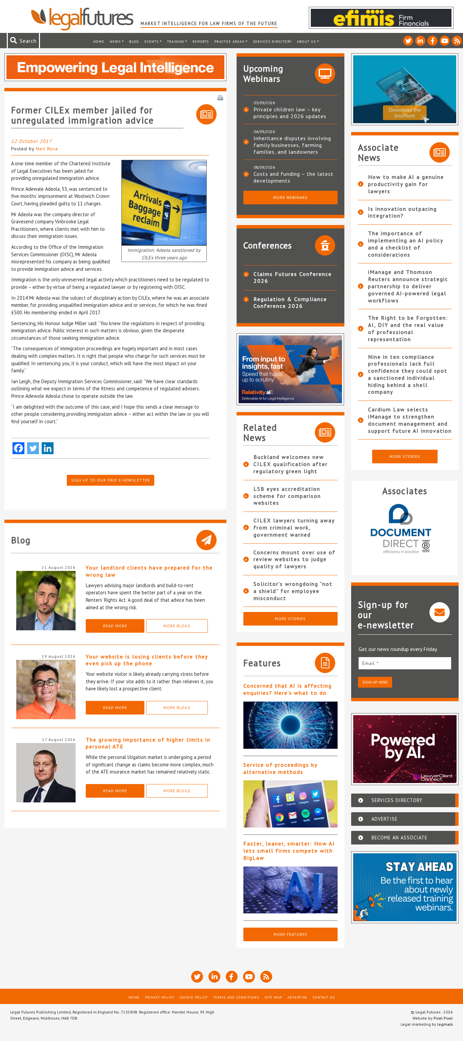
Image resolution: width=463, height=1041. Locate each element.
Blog (134, 41)
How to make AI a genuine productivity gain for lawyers (406, 183)
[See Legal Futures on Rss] (457, 41)
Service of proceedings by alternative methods (280, 768)
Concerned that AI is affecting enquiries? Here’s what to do (287, 689)
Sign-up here (375, 682)
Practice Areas (229, 41)
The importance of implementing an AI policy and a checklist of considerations (405, 244)
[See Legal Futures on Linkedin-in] (420, 41)
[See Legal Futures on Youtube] (445, 41)
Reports (201, 41)
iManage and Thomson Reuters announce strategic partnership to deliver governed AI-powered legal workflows (408, 285)
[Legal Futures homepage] (86, 19)
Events (151, 41)
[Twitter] (33, 448)
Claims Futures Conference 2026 (293, 277)
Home (98, 41)
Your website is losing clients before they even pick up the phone (147, 660)
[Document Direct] (363, 533)
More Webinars (290, 197)
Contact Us (324, 997)
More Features (290, 934)
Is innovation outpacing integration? (402, 212)
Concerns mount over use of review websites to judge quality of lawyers (295, 559)
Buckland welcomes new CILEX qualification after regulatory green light (291, 464)
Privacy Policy (159, 997)
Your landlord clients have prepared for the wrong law (149, 571)
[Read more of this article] (290, 725)
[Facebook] (18, 448)
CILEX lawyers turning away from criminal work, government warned (294, 527)
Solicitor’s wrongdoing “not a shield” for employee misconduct (293, 590)
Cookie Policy (194, 997)
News (115, 41)
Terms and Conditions (236, 997)
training (175, 41)
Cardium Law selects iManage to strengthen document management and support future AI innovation (410, 420)
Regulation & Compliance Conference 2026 (290, 302)
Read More (115, 625)
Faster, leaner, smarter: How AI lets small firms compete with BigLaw (289, 850)
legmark (445, 1024)
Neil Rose (47, 149)
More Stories (290, 618)
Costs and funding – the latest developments (294, 177)
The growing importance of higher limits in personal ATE (148, 743)
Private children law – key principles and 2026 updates (290, 112)
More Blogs (176, 625)
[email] (405, 663)
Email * (370, 663)
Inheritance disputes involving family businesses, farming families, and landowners (292, 145)
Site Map (273, 997)
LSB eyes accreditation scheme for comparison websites (287, 495)
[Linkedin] (47, 448)
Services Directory (272, 41)
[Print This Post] (220, 97)
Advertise (297, 997)
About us (306, 41)
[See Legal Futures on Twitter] (408, 41)
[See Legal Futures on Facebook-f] (432, 41)
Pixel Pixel (443, 1018)
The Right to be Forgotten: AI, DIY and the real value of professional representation (408, 328)
